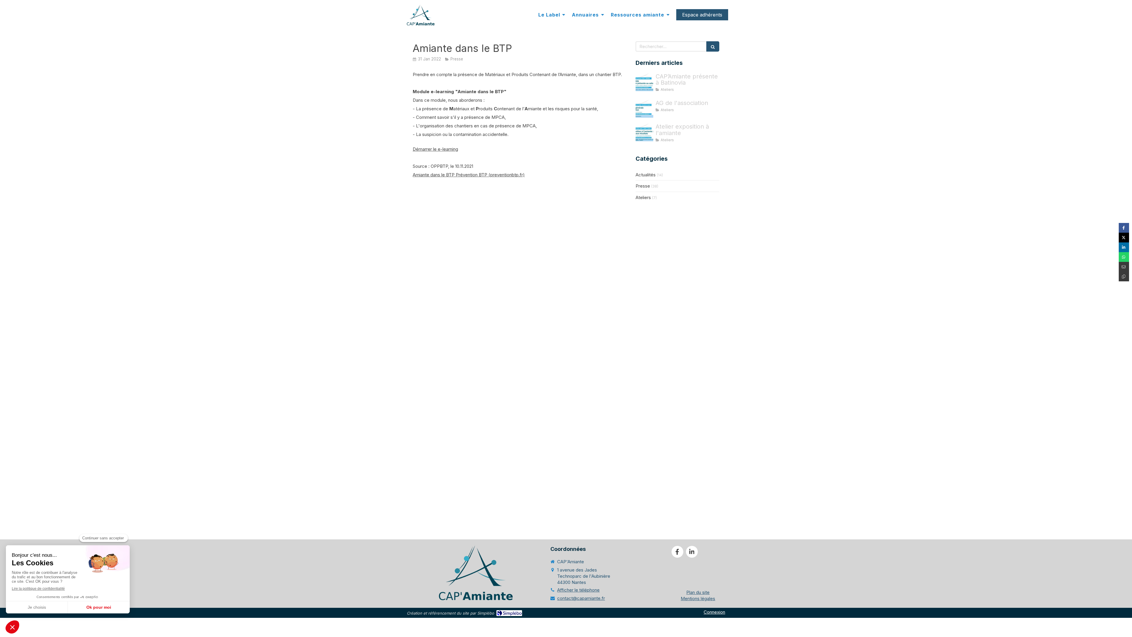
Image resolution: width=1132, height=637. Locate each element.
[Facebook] (677, 552)
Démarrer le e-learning (435, 149)
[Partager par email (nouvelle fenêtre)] (1124, 267)
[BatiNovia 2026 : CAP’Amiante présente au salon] (644, 82)
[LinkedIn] (692, 552)
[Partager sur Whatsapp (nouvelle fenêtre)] (1124, 257)
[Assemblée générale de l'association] (644, 109)
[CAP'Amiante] (421, 15)
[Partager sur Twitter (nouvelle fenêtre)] (1124, 237)
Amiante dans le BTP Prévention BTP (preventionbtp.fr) (469, 175)
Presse (643, 186)
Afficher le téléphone (578, 590)
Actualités (646, 175)
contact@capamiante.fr (581, 598)
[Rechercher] (712, 46)
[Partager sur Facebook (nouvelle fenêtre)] (1124, 228)
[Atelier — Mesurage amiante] (644, 132)
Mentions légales (698, 598)
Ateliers (643, 197)
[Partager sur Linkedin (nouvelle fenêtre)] (1124, 247)
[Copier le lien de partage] (1124, 276)
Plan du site (698, 592)
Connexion (714, 612)
